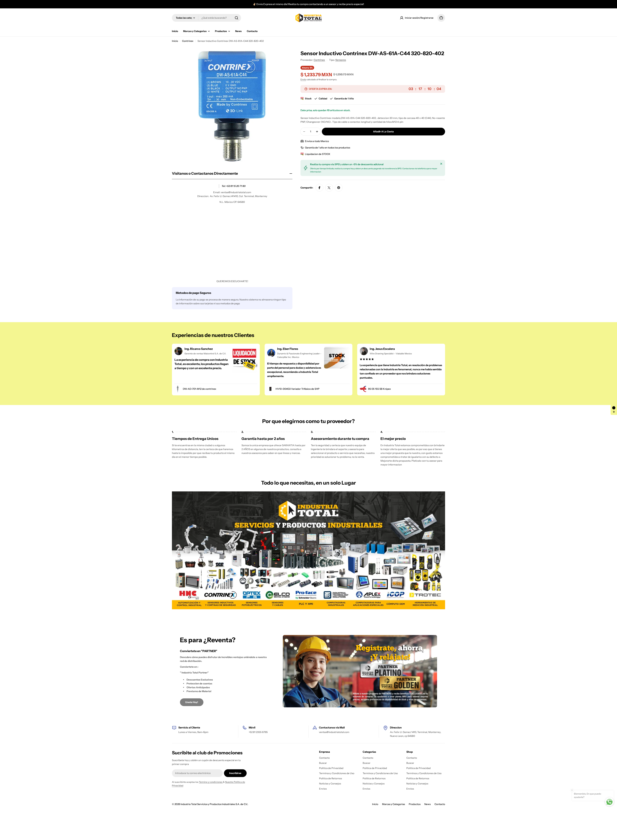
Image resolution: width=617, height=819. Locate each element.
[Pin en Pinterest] (339, 188)
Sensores (340, 59)
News (427, 804)
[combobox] (206, 18)
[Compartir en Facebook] (319, 188)
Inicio (175, 40)
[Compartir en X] (329, 188)
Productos (414, 804)
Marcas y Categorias (393, 804)
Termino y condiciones (211, 782)
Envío (303, 79)
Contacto (439, 804)
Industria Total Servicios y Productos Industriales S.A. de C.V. (214, 804)
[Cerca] (441, 164)
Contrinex (187, 40)
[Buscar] (236, 18)
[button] (614, 409)
